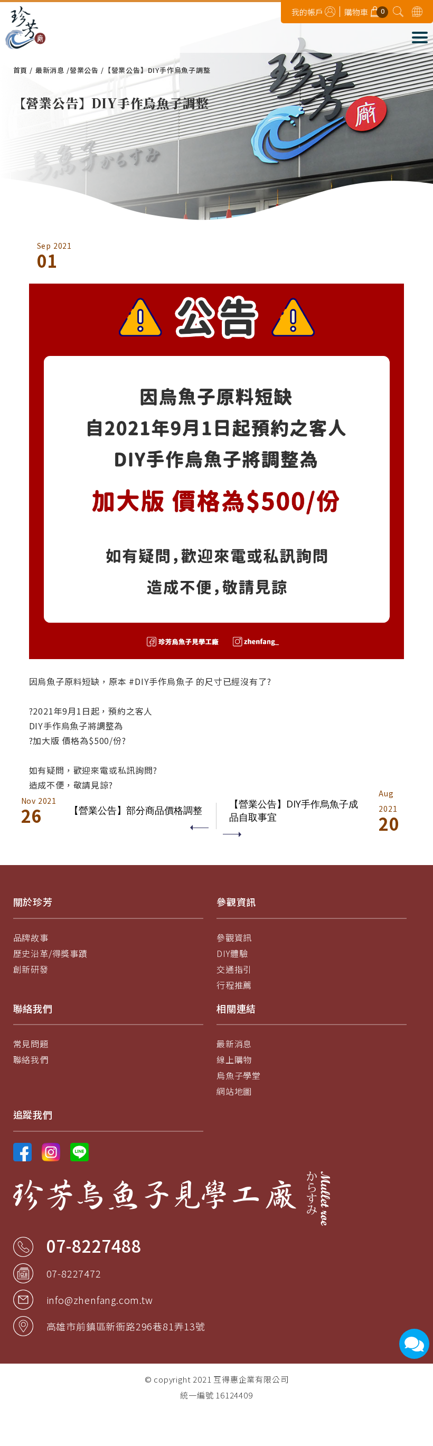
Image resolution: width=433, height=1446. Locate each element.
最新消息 (49, 70)
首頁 (20, 70)
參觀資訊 (234, 937)
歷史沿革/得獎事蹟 (50, 953)
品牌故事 (31, 937)
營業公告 (84, 70)
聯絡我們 (31, 1059)
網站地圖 (234, 1091)
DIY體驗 (232, 953)
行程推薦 (234, 985)
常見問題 (31, 1043)
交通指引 (234, 969)
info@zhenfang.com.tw (99, 1300)
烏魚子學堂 (238, 1075)
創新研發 (31, 969)
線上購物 (234, 1059)
